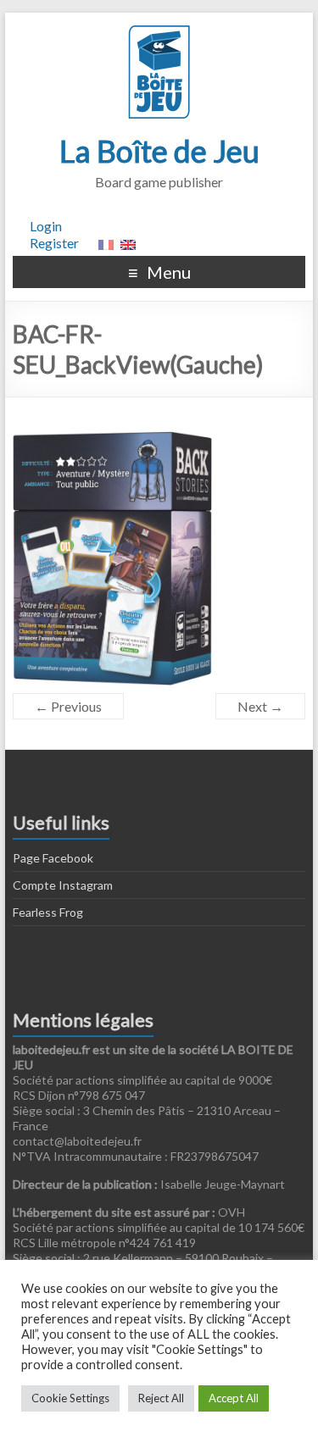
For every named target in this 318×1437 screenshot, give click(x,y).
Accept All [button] (234, 1398)
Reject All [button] (161, 1398)
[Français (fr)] (106, 243)
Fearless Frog (48, 912)
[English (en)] (128, 243)
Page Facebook (53, 858)
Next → (260, 706)
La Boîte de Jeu (159, 150)
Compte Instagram (63, 885)
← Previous (68, 706)
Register (54, 243)
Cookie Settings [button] (70, 1398)
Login (46, 226)
